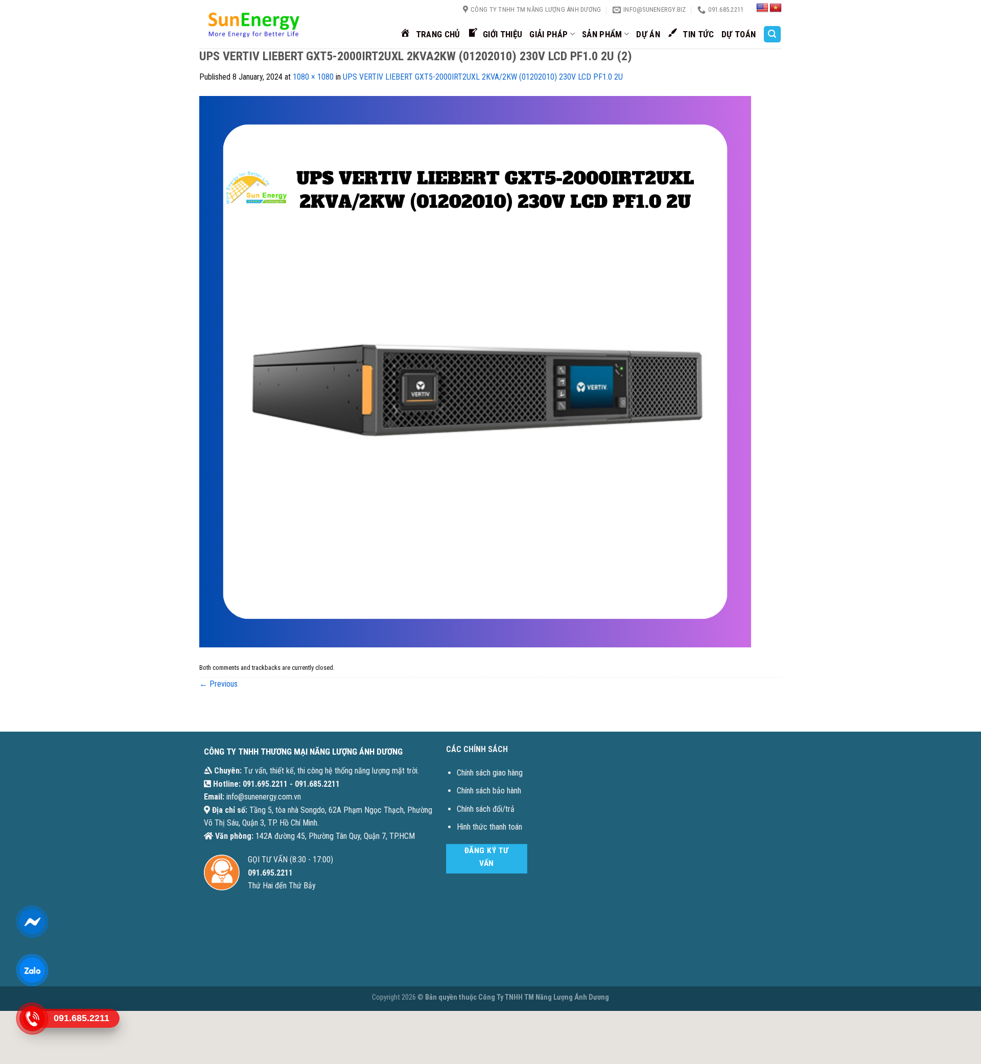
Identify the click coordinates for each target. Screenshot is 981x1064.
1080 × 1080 (313, 77)
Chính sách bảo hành (489, 790)
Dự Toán (738, 34)
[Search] (772, 34)
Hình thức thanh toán (489, 827)
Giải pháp (548, 34)
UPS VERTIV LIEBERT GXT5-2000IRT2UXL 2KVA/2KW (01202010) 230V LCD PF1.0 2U (483, 77)
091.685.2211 (317, 784)
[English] (762, 8)
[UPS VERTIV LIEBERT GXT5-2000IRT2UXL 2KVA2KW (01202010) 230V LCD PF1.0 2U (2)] (475, 371)
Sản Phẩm (602, 34)
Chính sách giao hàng (490, 773)
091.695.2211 (265, 784)
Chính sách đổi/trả (486, 809)
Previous (218, 684)
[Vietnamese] (775, 8)
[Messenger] (32, 921)
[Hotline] (32, 1018)
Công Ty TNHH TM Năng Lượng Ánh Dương (543, 997)
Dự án (648, 34)
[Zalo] (32, 970)
